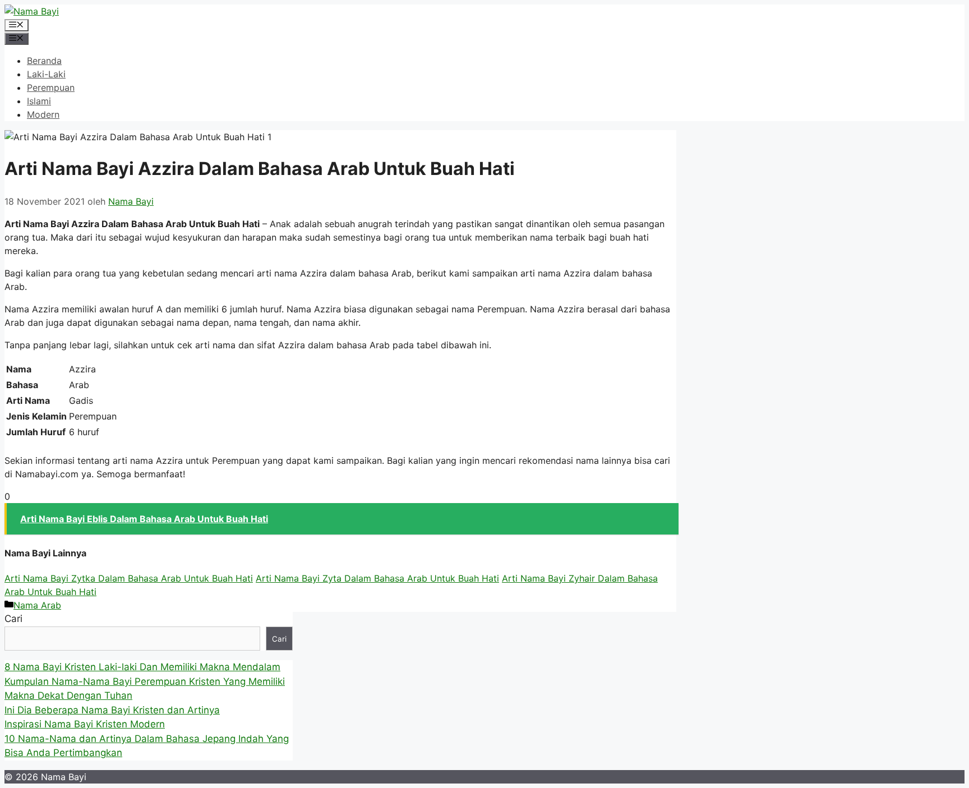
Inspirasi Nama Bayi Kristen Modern (84, 724)
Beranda (44, 60)
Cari (13, 618)
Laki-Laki (46, 74)
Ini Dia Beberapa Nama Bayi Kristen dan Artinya (112, 710)
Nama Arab (37, 605)
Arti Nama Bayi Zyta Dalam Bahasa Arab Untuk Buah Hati (377, 578)
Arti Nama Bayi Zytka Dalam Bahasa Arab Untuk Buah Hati (128, 578)
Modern (43, 114)
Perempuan (51, 87)
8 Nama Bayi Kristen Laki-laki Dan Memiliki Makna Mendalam (142, 666)
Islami (39, 101)
